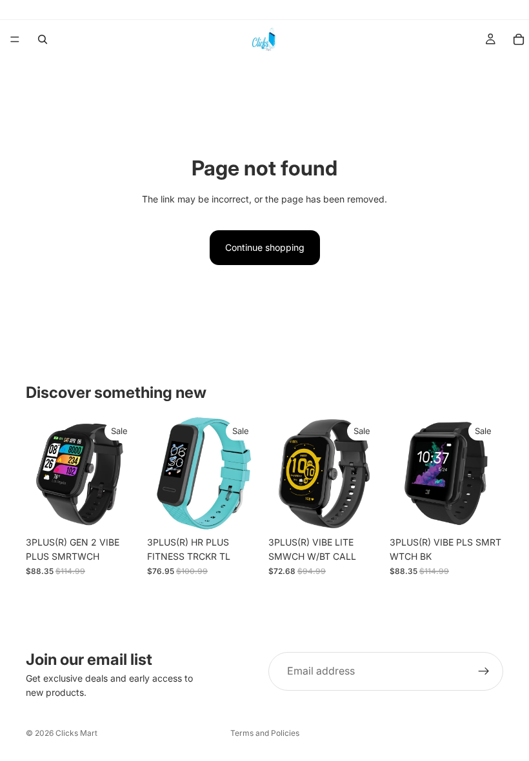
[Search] (42, 39)
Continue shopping (264, 247)
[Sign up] (483, 671)
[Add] (119, 510)
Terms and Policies (264, 733)
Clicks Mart (76, 733)
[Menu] (15, 39)
